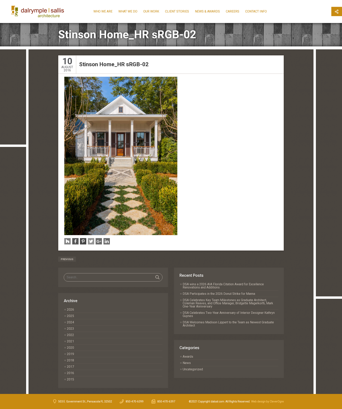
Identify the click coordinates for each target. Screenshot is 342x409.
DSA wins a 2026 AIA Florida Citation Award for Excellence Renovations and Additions (223, 285)
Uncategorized (193, 369)
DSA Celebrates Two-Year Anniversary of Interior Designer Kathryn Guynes (229, 314)
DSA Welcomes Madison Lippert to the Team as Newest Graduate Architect (228, 323)
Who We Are (102, 11)
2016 (70, 373)
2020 (70, 348)
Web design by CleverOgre (267, 401)
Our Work (151, 11)
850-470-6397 (166, 401)
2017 (70, 367)
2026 (70, 309)
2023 (70, 328)
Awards (188, 356)
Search (157, 277)
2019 (70, 354)
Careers (232, 11)
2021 (70, 341)
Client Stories (177, 11)
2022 (70, 335)
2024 (70, 322)
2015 (70, 379)
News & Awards (207, 11)
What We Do (127, 11)
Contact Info (256, 11)
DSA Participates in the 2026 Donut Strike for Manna (219, 294)
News (187, 363)
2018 (70, 360)
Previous (67, 259)
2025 (70, 316)
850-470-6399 (134, 401)
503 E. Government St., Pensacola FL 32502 (85, 401)
